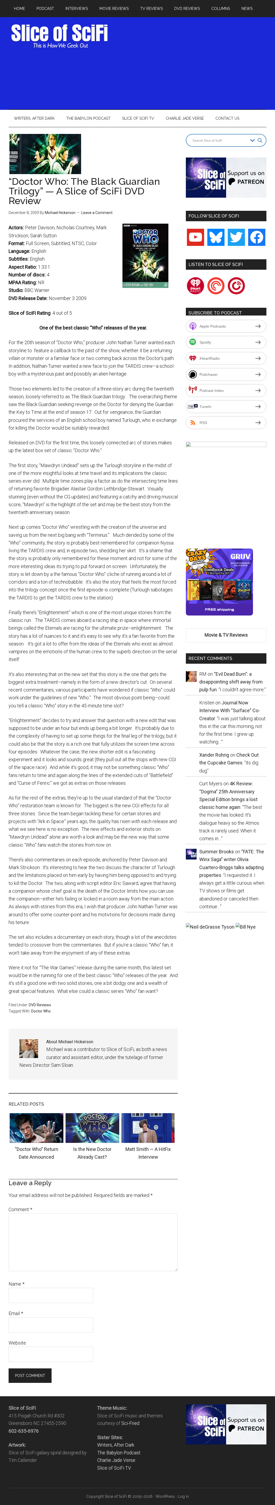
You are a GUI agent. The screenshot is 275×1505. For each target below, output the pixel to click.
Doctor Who (41, 1011)
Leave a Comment (97, 213)
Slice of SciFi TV (114, 1468)
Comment (20, 1209)
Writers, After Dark (115, 1445)
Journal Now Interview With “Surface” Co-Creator (229, 710)
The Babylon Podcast (118, 1452)
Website (17, 1343)
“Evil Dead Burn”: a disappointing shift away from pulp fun (231, 682)
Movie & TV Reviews (226, 635)
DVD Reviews (40, 1005)
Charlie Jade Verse (116, 1460)
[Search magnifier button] (260, 140)
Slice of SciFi (60, 36)
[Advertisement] (194, 61)
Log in (183, 1496)
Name (16, 1284)
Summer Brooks (216, 851)
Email (16, 1313)
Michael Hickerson (60, 213)
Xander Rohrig (214, 755)
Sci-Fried (130, 1423)
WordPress (165, 1496)
